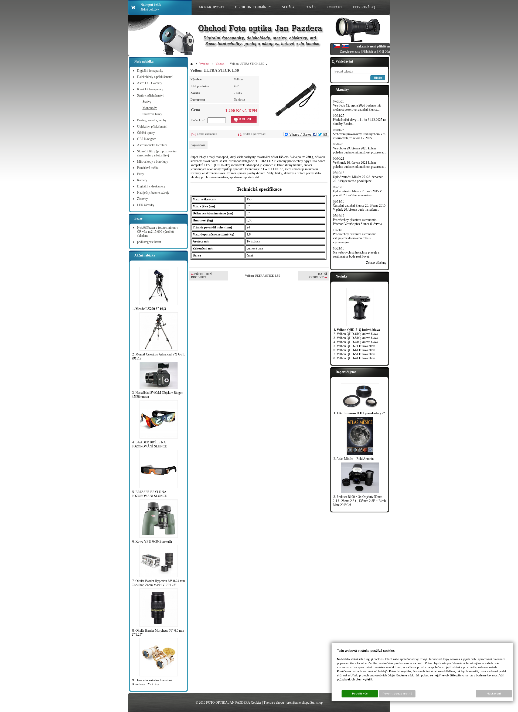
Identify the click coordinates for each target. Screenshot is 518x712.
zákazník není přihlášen (373, 46)
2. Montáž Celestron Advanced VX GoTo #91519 (158, 356)
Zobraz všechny (376, 263)
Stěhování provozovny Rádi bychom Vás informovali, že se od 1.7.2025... (359, 136)
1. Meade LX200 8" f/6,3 (149, 309)
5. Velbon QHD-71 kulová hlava (354, 346)
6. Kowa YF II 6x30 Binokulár (152, 541)
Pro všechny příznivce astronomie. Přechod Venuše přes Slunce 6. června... (358, 222)
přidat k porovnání (254, 133)
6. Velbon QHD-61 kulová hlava (354, 350)
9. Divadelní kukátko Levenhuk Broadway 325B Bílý (152, 682)
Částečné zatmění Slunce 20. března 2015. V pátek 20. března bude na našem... (359, 207)
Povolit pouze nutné (397, 693)
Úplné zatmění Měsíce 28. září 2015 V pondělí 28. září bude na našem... (357, 193)
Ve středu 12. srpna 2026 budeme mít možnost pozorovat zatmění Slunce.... (357, 107)
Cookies (256, 702)
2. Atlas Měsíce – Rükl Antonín (353, 459)
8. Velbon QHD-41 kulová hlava (354, 358)
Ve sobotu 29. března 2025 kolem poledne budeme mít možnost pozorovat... (359, 150)
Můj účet (384, 51)
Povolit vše (360, 693)
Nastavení (494, 693)
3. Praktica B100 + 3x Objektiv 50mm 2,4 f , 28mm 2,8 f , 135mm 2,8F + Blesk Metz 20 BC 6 (359, 501)
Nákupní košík (151, 5)
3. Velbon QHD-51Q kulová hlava (355, 338)
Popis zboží (197, 144)
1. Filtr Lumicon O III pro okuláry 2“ (359, 413)
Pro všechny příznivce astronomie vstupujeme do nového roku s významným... (354, 238)
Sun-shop (316, 702)
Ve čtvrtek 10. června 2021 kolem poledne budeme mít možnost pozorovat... (359, 165)
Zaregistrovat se (350, 51)
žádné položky (150, 9)
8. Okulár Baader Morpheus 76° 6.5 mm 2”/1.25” (158, 632)
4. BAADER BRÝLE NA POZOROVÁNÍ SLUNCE (149, 444)
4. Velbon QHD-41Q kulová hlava (355, 342)
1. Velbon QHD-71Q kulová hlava (356, 330)
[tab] (198, 145)
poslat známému (207, 133)
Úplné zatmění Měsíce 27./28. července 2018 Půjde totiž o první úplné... (358, 179)
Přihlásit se (369, 51)
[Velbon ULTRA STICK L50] (295, 100)
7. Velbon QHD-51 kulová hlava (354, 354)
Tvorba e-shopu (274, 702)
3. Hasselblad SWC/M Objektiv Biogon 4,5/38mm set (157, 395)
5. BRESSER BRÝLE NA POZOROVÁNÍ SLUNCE (149, 494)
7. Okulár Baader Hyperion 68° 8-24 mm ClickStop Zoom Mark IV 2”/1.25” (158, 583)
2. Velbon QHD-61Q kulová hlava (355, 334)
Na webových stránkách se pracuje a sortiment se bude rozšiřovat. (356, 254)
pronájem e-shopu (298, 702)
